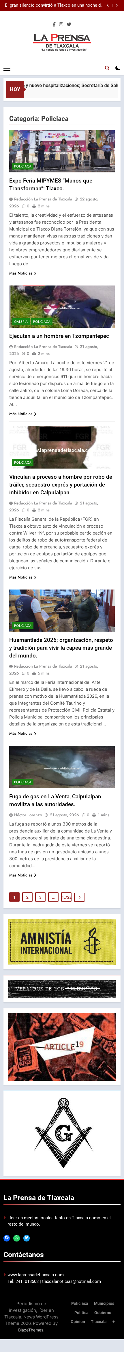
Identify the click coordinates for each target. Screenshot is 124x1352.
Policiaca (22, 166)
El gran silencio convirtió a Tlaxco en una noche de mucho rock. (54, 5)
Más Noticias (20, 273)
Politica (81, 1312)
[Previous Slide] (108, 5)
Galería (21, 321)
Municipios (104, 1303)
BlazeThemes (30, 1329)
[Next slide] (117, 5)
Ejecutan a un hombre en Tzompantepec (59, 336)
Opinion (78, 1321)
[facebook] (54, 24)
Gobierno (102, 1312)
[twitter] (69, 24)
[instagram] (61, 24)
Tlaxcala (99, 1321)
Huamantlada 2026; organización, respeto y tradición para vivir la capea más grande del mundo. (61, 648)
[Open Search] (107, 68)
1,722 (67, 897)
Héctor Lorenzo (28, 815)
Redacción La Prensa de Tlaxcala (43, 199)
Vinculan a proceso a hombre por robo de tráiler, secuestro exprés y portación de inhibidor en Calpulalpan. (60, 485)
